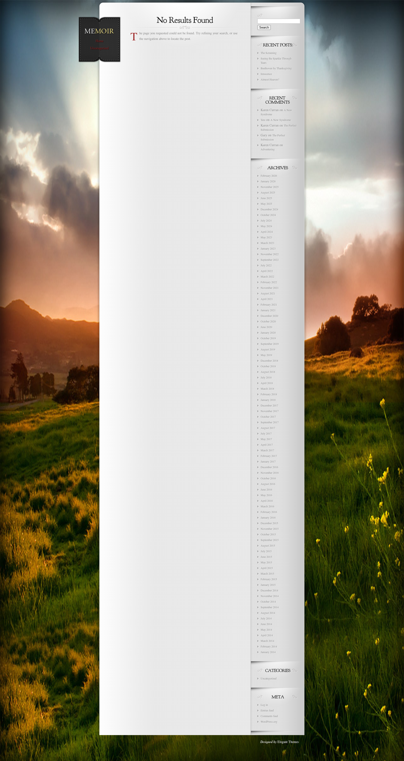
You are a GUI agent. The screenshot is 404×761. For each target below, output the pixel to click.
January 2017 (268, 461)
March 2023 (267, 243)
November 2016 (270, 472)
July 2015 (266, 551)
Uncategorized (269, 678)
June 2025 (266, 198)
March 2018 (267, 388)
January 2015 (268, 585)
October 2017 (268, 416)
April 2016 (267, 501)
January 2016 (268, 517)
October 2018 (268, 366)
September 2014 (270, 607)
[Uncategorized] (99, 48)
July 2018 (266, 377)
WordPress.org (269, 721)
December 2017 (269, 405)
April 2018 (267, 383)
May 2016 (266, 495)
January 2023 (268, 248)
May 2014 (266, 629)
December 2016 (269, 467)
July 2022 (266, 265)
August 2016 (268, 484)
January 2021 (268, 310)
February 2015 (269, 579)
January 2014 (268, 652)
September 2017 (270, 422)
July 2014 (266, 618)
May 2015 (266, 562)
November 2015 (270, 529)
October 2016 (268, 478)
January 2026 (268, 181)
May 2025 (266, 203)
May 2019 (266, 355)
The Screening (269, 53)
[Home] (99, 41)
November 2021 (270, 288)
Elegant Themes (288, 741)
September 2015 (270, 540)
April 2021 (267, 299)
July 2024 (266, 220)
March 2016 (267, 506)
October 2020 (268, 321)
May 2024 (266, 226)
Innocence (266, 74)
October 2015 (268, 534)
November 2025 (270, 187)
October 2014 (268, 601)
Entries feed (267, 710)
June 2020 (266, 327)
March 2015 (267, 573)
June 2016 (266, 489)
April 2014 (267, 635)
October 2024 (268, 215)
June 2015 (266, 557)
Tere (263, 120)
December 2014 (269, 590)
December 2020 (269, 316)
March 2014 (267, 641)
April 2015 (267, 568)
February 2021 (269, 304)
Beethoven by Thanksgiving (276, 68)
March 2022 (267, 276)
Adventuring (268, 149)
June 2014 (266, 624)
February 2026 (269, 175)
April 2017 (267, 444)
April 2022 (267, 271)
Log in (264, 705)
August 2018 (268, 372)
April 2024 (267, 232)
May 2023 (266, 237)
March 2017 (267, 450)
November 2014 (270, 596)
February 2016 (269, 512)
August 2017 (268, 428)
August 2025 (268, 192)
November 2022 (270, 254)
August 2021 (268, 293)
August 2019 (268, 349)
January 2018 (268, 400)
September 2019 (270, 344)
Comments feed (269, 716)
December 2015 (269, 523)
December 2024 (269, 209)
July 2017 (266, 433)
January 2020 (268, 332)
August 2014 (268, 613)
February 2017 (269, 456)
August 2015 (268, 545)
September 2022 (270, 260)
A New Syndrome (281, 120)
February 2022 (269, 282)
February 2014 (269, 646)
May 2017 (266, 439)
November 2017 (270, 411)
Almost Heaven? (270, 79)
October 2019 (268, 338)
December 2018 (269, 360)
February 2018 (269, 394)
